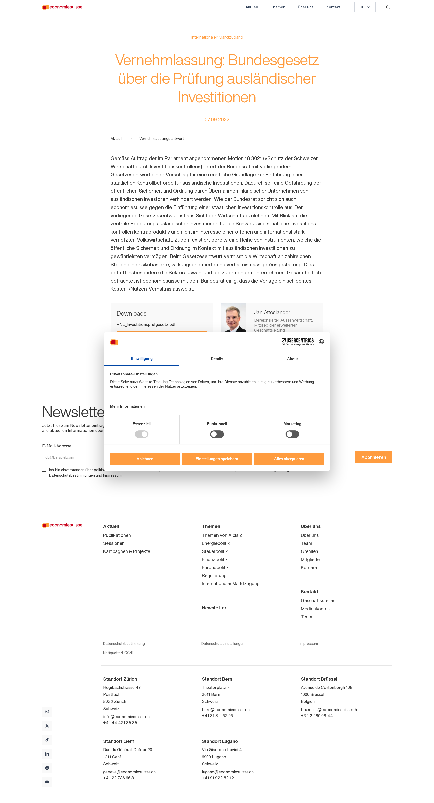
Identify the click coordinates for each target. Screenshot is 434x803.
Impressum (112, 475)
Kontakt (333, 7)
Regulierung (214, 575)
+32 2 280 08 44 (317, 716)
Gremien (309, 551)
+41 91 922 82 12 (218, 778)
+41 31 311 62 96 (217, 716)
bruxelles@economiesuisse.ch (329, 710)
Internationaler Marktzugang (231, 583)
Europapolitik (215, 567)
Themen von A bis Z (222, 535)
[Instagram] (47, 712)
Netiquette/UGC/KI (118, 652)
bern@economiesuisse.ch (226, 710)
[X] (47, 726)
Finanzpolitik (215, 559)
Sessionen (114, 543)
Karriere (309, 567)
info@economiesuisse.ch (126, 717)
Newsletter (214, 607)
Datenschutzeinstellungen (222, 643)
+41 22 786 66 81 (119, 778)
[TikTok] (47, 740)
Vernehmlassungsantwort (161, 138)
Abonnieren (373, 457)
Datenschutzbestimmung (124, 643)
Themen (277, 7)
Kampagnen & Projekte (126, 551)
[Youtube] (47, 782)
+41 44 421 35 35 (120, 723)
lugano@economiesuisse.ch (228, 772)
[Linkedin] (47, 754)
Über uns (306, 7)
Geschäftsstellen (318, 600)
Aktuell (252, 7)
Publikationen (117, 535)
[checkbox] (44, 470)
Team (306, 543)
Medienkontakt (316, 608)
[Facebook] (47, 768)
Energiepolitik (216, 543)
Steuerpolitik (215, 551)
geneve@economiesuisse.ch (129, 772)
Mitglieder (311, 559)
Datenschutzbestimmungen (72, 475)
